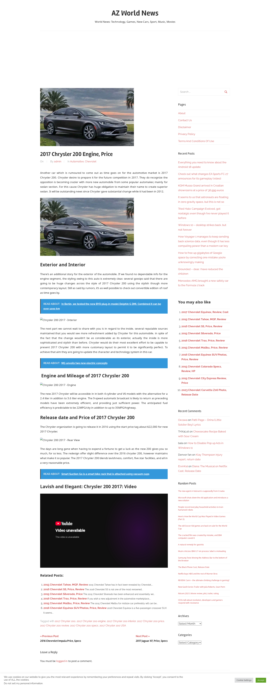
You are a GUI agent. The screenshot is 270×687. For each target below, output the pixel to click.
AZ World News (135, 13)
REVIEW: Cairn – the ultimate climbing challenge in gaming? (203, 580)
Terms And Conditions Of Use (196, 141)
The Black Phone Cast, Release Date (193, 567)
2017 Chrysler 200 (65, 621)
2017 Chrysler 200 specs (84, 625)
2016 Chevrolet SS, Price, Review (63, 589)
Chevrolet (90, 161)
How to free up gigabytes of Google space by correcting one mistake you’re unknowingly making (202, 257)
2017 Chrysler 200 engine (91, 621)
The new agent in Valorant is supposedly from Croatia (201, 491)
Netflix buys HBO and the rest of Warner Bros (198, 573)
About (181, 113)
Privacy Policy (186, 134)
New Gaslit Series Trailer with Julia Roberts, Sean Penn (201, 587)
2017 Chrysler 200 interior (121, 621)
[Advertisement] (135, 59)
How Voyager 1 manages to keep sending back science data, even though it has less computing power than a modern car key (203, 241)
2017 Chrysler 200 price (150, 621)
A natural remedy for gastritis (191, 544)
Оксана (182, 419)
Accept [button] (261, 680)
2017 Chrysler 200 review (54, 625)
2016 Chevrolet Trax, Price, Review (65, 598)
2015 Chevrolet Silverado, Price (63, 594)
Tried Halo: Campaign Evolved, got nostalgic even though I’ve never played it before (203, 213)
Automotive (77, 161)
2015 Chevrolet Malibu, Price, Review (66, 603)
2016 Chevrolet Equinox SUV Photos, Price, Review (75, 608)
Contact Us (185, 120)
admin (57, 161)
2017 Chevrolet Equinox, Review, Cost (204, 312)
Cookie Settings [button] (244, 680)
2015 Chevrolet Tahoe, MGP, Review (65, 584)
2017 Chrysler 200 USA (113, 625)
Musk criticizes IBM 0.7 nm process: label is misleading (202, 551)
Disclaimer (184, 127)
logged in (62, 661)
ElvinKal (183, 466)
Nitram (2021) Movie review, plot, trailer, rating (198, 593)
